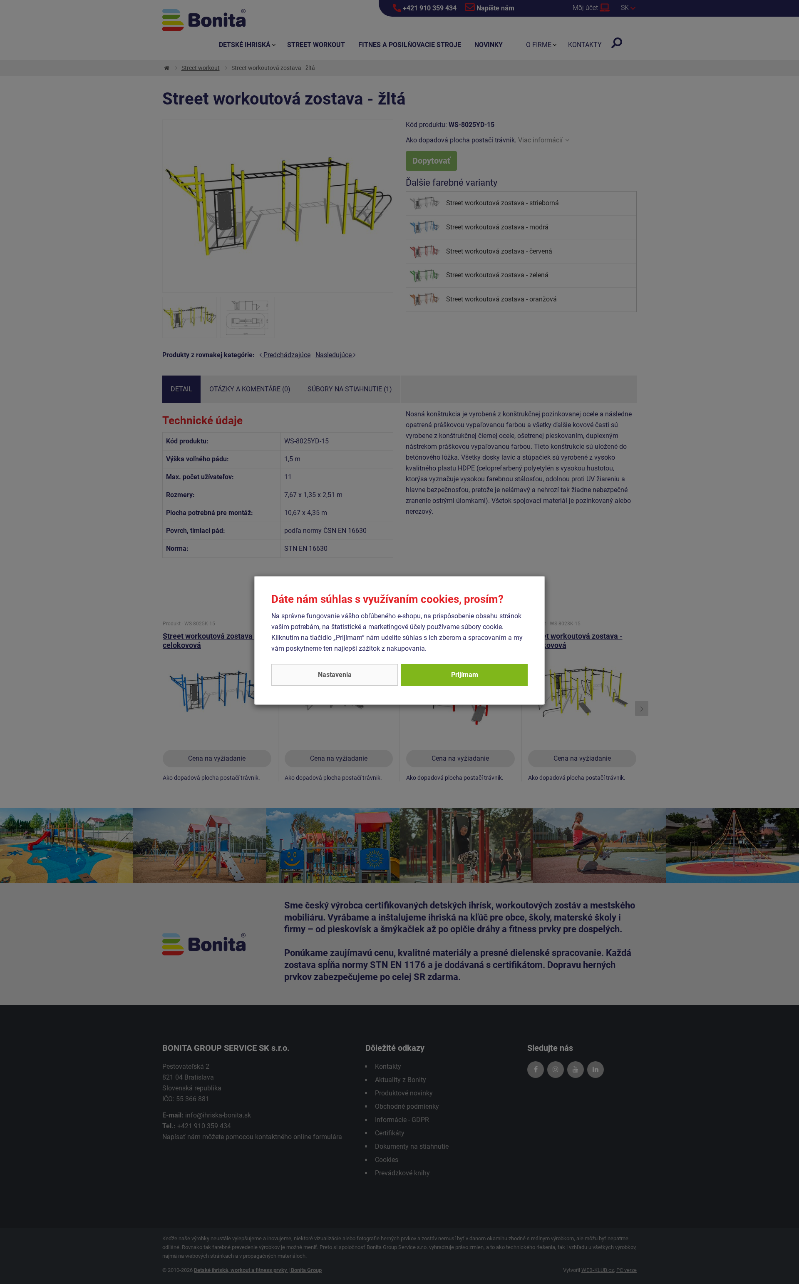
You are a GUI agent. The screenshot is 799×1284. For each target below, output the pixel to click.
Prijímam (464, 675)
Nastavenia (335, 675)
